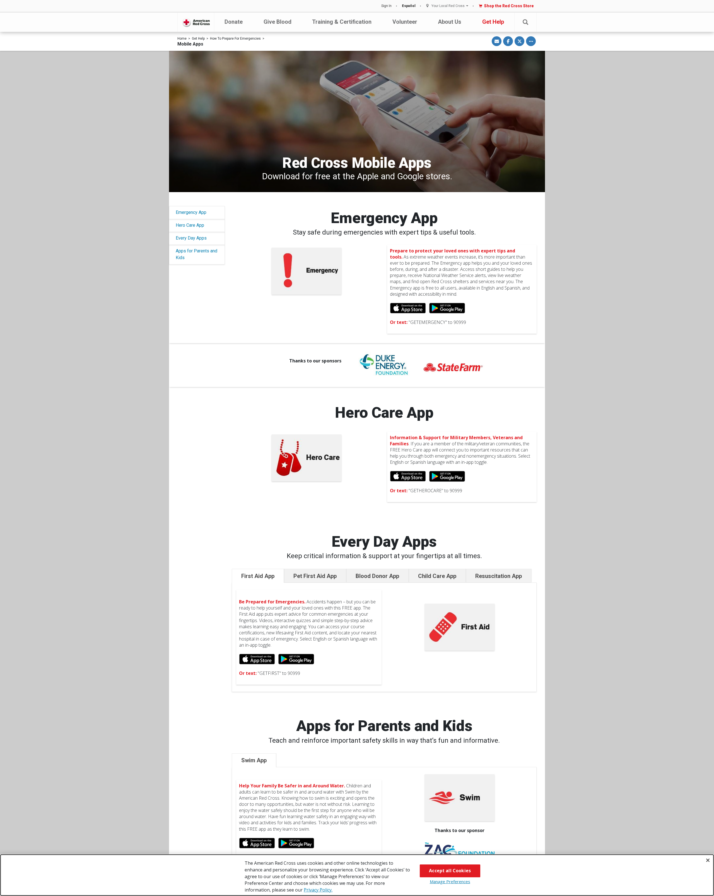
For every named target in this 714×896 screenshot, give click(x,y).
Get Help (493, 21)
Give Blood (277, 21)
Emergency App (191, 212)
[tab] (258, 576)
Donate (234, 21)
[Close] (708, 860)
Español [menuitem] (409, 5)
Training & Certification (342, 21)
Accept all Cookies (450, 871)
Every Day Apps (191, 238)
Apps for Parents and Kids (196, 254)
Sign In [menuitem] (386, 5)
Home (182, 38)
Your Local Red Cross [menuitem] (448, 6)
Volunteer (404, 21)
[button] (525, 22)
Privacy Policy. (318, 890)
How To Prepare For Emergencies (235, 38)
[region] (357, 875)
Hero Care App (190, 225)
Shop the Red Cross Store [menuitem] (509, 5)
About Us (449, 21)
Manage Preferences (450, 881)
